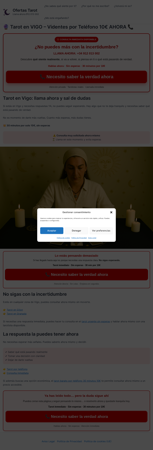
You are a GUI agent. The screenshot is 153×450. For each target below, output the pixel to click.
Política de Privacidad (79, 238)
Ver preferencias (101, 230)
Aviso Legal (92, 238)
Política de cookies (63, 238)
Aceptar (51, 230)
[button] (111, 212)
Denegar (76, 230)
